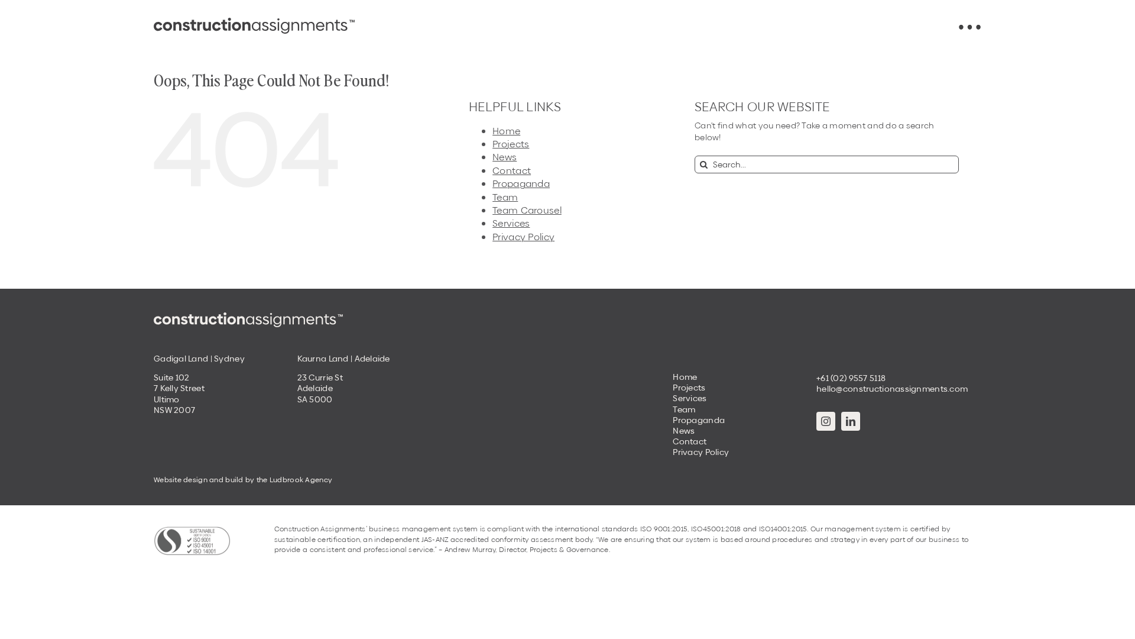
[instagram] (825, 421)
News (504, 157)
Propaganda (521, 184)
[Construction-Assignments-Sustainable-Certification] (192, 530)
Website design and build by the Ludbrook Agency (243, 480)
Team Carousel (527, 210)
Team (505, 197)
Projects (510, 144)
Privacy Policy (523, 237)
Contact (511, 171)
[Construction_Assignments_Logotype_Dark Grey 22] (254, 22)
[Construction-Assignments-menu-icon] (969, 28)
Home (506, 131)
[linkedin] (850, 421)
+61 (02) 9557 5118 (851, 378)
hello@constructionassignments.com (892, 389)
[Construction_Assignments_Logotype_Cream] (248, 316)
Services (511, 223)
